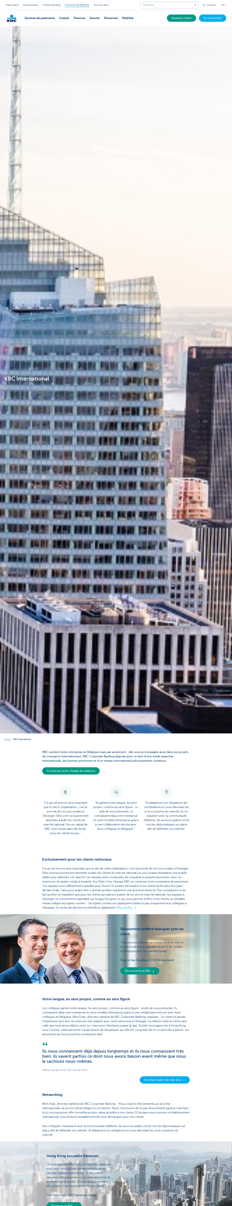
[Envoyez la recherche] (195, 5)
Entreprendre (30, 5)
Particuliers (12, 5)
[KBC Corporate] (11, 18)
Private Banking (51, 5)
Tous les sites (101, 5)
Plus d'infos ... (126, 907)
